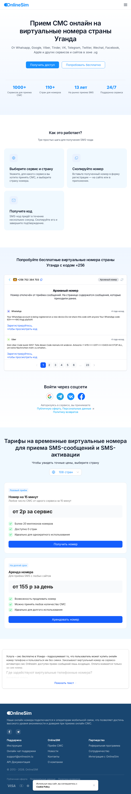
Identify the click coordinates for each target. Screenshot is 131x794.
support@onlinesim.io (20, 756)
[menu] (125, 4)
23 (87, 365)
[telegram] (60, 396)
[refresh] (122, 280)
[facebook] (81, 396)
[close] (94, 785)
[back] (9, 279)
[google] (49, 396)
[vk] (70, 396)
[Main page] (16, 4)
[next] (94, 365)
